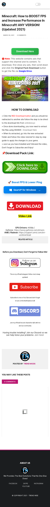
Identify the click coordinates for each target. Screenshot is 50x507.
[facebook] (4, 343)
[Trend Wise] (4, 5)
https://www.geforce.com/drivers (29, 230)
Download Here (25, 51)
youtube (26, 486)
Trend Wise (33, 495)
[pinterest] (18, 343)
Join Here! (39, 335)
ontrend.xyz (30, 123)
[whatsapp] (14, 343)
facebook (13, 483)
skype (25, 483)
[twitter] (9, 343)
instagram (38, 483)
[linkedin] (23, 343)
